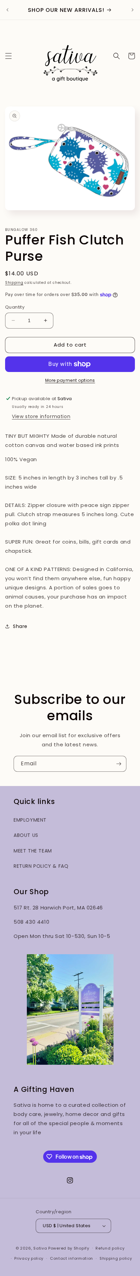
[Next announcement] (132, 9)
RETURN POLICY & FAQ (41, 866)
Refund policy (109, 1248)
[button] (8, 55)
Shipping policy (116, 1258)
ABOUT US (26, 835)
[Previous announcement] (7, 9)
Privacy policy (28, 1258)
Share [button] (20, 626)
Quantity (14, 307)
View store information (41, 416)
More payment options (70, 380)
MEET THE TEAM (33, 850)
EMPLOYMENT (30, 820)
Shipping (14, 282)
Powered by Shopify (68, 1248)
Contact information (71, 1258)
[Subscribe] (118, 764)
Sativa (40, 1248)
